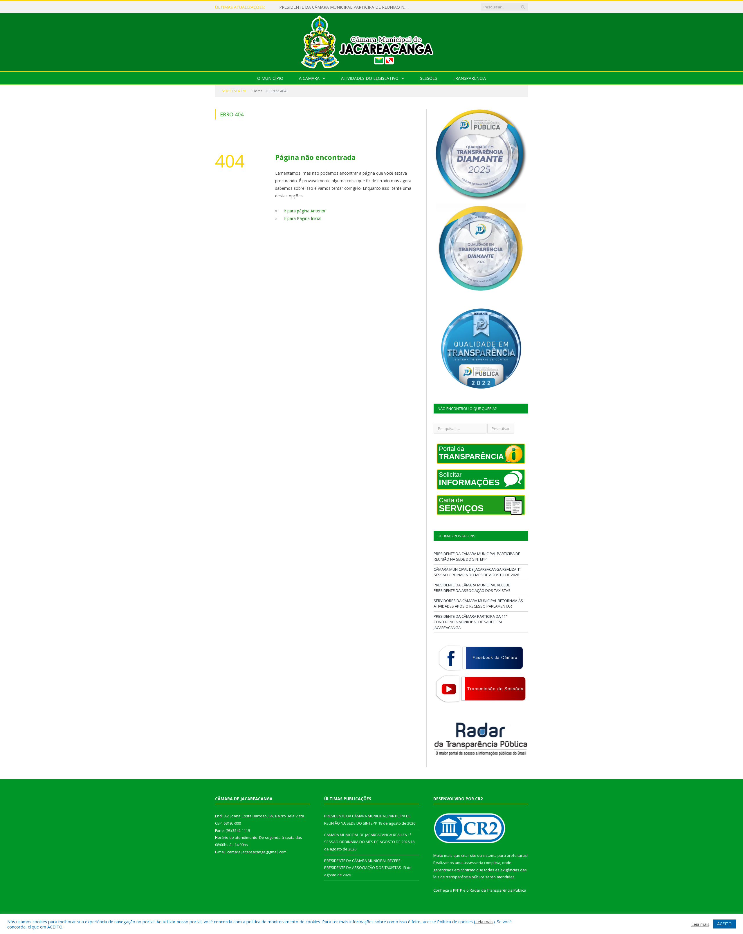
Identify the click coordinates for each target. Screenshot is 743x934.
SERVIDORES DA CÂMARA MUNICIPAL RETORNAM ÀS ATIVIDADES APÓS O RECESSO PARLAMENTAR (478, 603)
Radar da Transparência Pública (498, 890)
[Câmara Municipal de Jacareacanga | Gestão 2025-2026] (371, 41)
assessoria (473, 862)
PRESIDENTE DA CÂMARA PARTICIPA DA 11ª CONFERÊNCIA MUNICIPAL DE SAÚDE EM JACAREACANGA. (470, 622)
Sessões (428, 78)
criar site (468, 855)
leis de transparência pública (458, 876)
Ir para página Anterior (305, 211)
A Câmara (309, 78)
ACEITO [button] (724, 923)
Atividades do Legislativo (369, 78)
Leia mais (484, 921)
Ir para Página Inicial (302, 218)
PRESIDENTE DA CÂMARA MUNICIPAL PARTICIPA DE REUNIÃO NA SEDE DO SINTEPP (477, 556)
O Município (270, 78)
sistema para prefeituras (505, 855)
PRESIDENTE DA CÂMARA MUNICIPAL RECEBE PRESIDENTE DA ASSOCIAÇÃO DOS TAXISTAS (472, 587)
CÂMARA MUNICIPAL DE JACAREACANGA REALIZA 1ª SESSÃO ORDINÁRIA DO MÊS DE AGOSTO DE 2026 (346, 7)
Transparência (469, 78)
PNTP (457, 890)
